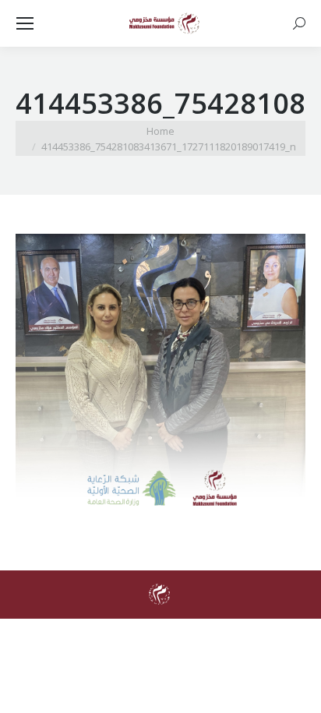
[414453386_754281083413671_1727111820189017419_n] (160, 379)
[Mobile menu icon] (25, 23)
